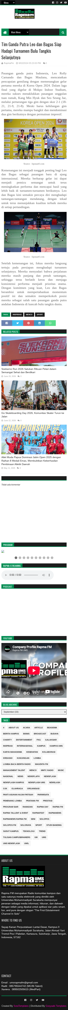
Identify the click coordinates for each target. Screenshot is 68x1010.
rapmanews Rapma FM (15, 819)
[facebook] (53, 2)
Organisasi (33, 788)
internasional (25, 745)
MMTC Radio (47, 770)
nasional (8, 776)
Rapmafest (38, 812)
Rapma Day (42, 806)
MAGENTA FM (41, 764)
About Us (14, 727)
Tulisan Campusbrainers (16, 837)
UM (36, 837)
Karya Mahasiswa (12, 751)
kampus (41, 745)
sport (40, 314)
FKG (39, 739)
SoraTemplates (21, 1006)
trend (42, 831)
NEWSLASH (54, 782)
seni (33, 819)
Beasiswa (52, 727)
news (20, 776)
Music (61, 770)
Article (38, 727)
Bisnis (26, 733)
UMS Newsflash (11, 843)
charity (7, 739)
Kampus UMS (56, 745)
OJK (5, 788)
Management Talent (14, 770)
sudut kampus (10, 831)
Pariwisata (43, 794)
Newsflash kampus (13, 782)
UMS (44, 837)
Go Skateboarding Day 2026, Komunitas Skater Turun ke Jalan (32, 415)
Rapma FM (58, 806)
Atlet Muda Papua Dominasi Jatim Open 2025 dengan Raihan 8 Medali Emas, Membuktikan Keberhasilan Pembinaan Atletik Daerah (31, 460)
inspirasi (17, 314)
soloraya (25, 825)
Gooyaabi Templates (56, 1006)
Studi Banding (54, 825)
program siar (10, 806)
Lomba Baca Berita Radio (17, 764)
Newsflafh (34, 776)
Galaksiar (51, 739)
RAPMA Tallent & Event (15, 812)
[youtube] (65, 2)
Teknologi (29, 831)
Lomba (37, 758)
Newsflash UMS (36, 782)
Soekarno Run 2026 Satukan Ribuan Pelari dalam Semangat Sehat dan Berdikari (28, 371)
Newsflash (50, 776)
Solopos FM (9, 825)
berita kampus (11, 733)
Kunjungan (23, 758)
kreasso (8, 758)
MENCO (29, 314)
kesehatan (32, 751)
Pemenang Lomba (12, 800)
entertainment (24, 739)
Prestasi (47, 800)
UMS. (26, 843)
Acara (26, 727)
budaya (54, 733)
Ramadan (28, 806)
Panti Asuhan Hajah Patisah (18, 794)
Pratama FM (32, 800)
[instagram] (57, 2)
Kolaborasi (48, 751)
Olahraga (17, 788)
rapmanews (55, 812)
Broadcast (40, 733)
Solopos (44, 819)
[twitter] (61, 2)
